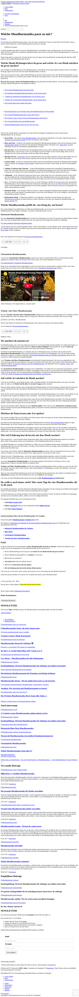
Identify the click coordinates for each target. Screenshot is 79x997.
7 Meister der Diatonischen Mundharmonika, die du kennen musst (25, 96)
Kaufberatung (9, 10)
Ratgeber (3, 39)
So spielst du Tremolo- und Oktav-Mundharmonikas (29, 364)
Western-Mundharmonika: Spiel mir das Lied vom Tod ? (22, 124)
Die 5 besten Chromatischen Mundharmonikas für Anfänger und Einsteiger (28, 374)
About (6, 983)
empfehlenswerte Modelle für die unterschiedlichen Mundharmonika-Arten (33, 523)
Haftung (7, 988)
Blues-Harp (63, 145)
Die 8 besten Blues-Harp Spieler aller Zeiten (18, 103)
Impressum (8, 987)
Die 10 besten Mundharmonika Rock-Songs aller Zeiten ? (22, 115)
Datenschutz (50, 968)
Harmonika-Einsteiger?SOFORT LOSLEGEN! (8, 755)
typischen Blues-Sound (12, 145)
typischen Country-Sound (26, 163)
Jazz (58, 182)
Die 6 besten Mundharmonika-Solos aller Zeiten (19, 90)
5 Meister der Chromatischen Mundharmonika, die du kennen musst (25, 100)
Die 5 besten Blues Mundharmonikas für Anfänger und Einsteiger (46, 355)
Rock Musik (4, 230)
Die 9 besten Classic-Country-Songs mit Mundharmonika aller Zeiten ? (26, 118)
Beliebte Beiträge (10, 621)
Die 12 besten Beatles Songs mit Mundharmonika (20, 121)
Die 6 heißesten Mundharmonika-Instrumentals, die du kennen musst (25, 93)
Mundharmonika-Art (49, 478)
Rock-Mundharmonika (29, 138)
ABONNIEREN (6, 613)
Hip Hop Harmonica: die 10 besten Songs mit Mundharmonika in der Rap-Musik (29, 111)
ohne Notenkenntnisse (57, 422)
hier (7, 961)
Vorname (8, 944)
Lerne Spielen (9, 7)
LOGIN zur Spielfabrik (12, 14)
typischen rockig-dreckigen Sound (15, 140)
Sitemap (7, 990)
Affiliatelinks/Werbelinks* (22, 591)
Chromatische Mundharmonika (47, 268)
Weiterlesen (12, 784)
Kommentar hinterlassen (8, 600)
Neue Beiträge (9, 619)
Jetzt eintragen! (11, 952)
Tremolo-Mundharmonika (20, 326)
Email (7, 936)
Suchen (3, 29)
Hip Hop (22, 156)
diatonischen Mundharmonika (33, 237)
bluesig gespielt (9, 201)
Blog (6, 8)
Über (6, 15)
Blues (68, 228)
